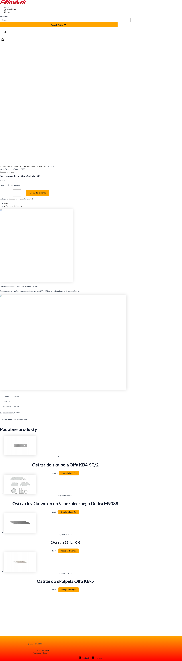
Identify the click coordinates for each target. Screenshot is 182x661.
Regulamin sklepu (40, 653)
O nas (6, 7)
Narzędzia (24, 166)
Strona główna (10, 9)
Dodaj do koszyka (38, 193)
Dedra (31, 199)
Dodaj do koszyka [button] (69, 473)
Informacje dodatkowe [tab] (13, 206)
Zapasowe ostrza (38, 166)
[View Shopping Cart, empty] (2, 40)
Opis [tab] (6, 203)
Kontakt (7, 12)
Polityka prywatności (40, 650)
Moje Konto (5, 32)
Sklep (6, 11)
